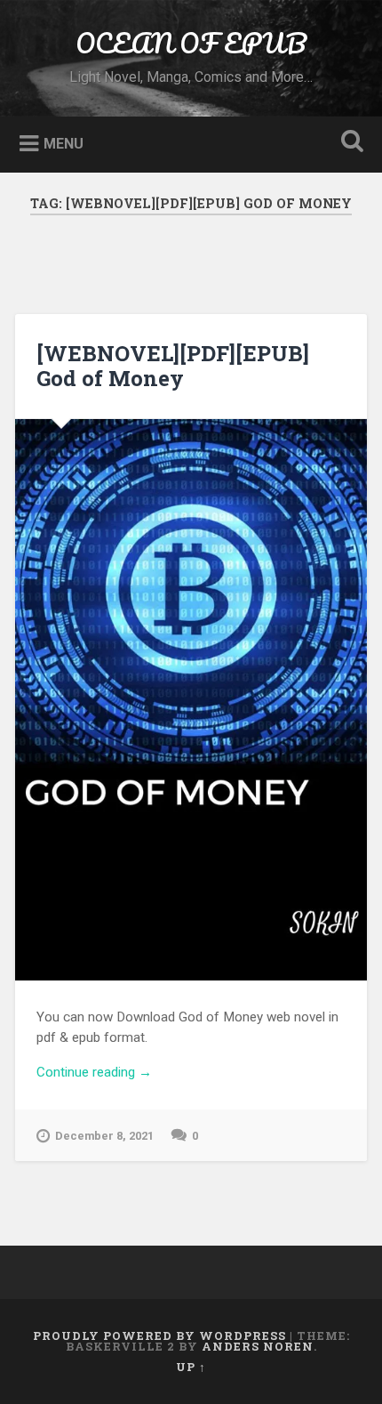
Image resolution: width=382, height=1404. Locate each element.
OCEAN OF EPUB (191, 43)
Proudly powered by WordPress (159, 1335)
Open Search (349, 143)
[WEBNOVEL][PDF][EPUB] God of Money (172, 366)
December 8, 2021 (104, 1135)
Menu (64, 142)
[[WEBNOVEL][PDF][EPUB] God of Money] (191, 699)
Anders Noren (258, 1346)
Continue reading (188, 1073)
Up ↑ (191, 1367)
